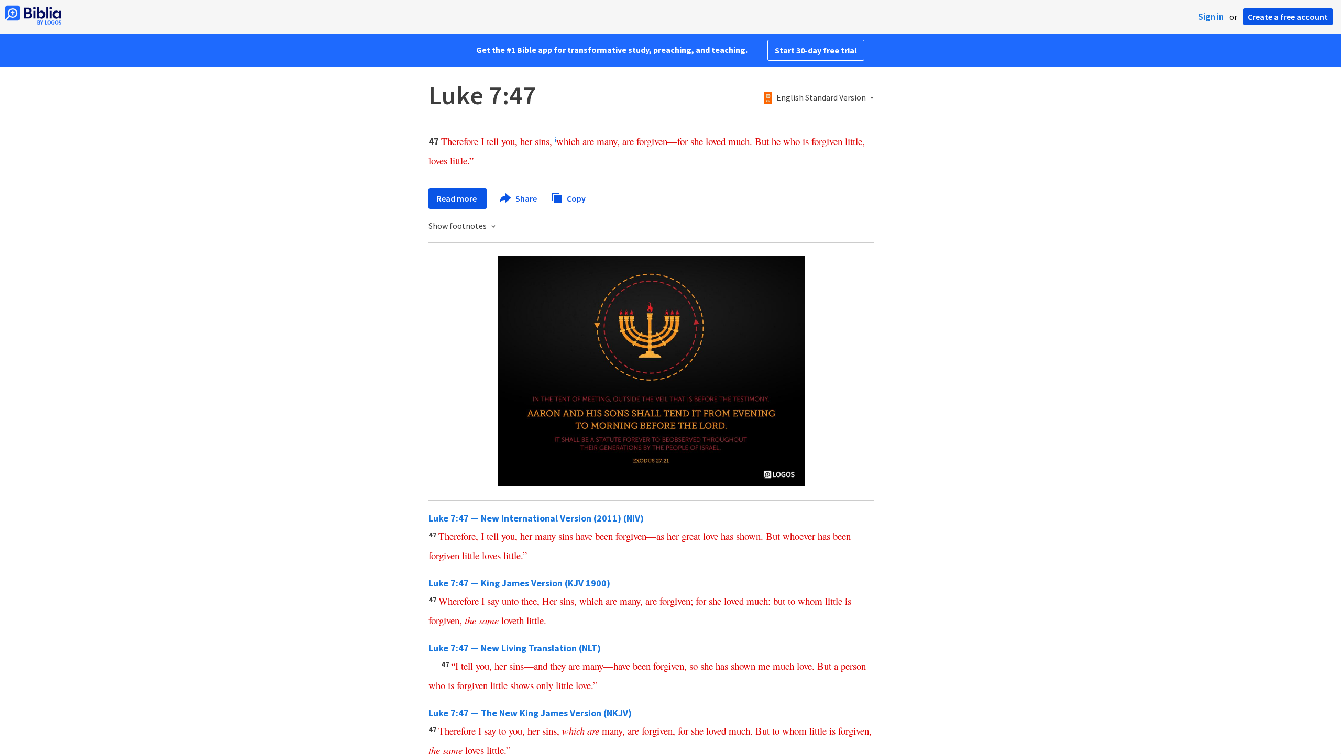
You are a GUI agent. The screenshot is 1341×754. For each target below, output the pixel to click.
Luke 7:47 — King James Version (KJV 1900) (519, 583)
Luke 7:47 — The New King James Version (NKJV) (530, 713)
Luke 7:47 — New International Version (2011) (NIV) (536, 518)
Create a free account (1288, 17)
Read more (457, 198)
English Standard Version (821, 98)
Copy (575, 198)
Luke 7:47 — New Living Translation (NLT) (514, 648)
